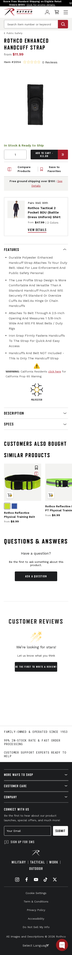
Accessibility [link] (36, 918)
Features (11, 250)
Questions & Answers (36, 541)
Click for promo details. (41, 4)
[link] (47, 12)
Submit (60, 831)
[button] (36, 3)
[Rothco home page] (18, 12)
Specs (9, 424)
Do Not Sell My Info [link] (36, 927)
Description (14, 413)
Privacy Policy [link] (36, 910)
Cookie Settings (36, 893)
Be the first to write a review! (36, 666)
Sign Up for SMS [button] (23, 842)
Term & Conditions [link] (36, 901)
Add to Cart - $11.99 (44, 155)
